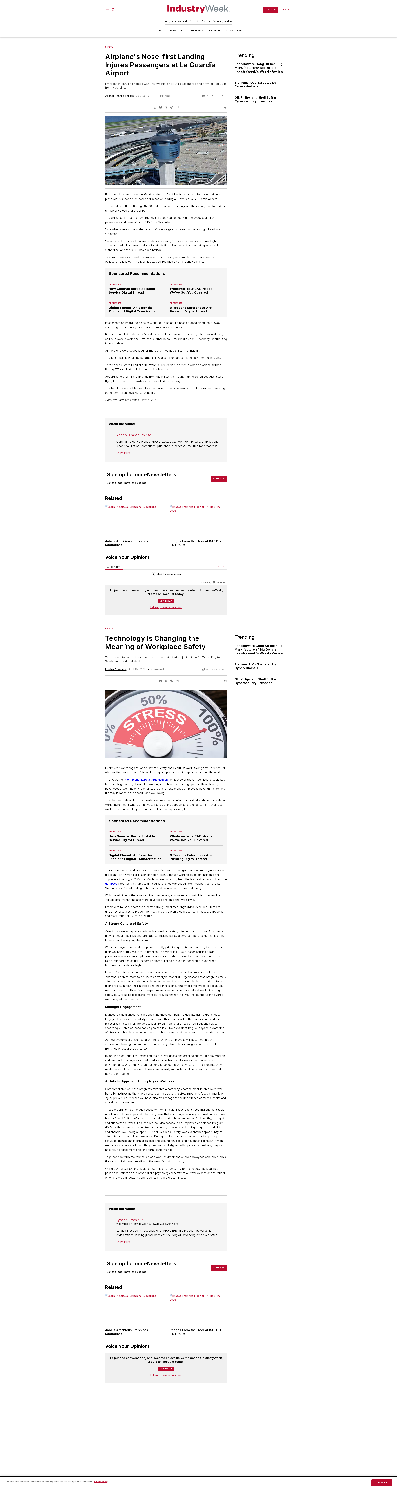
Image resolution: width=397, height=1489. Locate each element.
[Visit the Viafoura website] (219, 582)
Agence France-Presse (119, 95)
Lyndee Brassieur (115, 669)
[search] (113, 9)
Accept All (382, 1482)
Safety (109, 47)
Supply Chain (234, 30)
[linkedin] (160, 107)
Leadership (214, 30)
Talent (158, 30)
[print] (225, 107)
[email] (177, 107)
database (111, 889)
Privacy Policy (101, 1481)
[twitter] (166, 107)
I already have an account (166, 607)
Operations (196, 30)
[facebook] (154, 107)
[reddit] (171, 107)
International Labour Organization (146, 779)
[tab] (114, 566)
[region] (166, 574)
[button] (107, 9)
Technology (176, 30)
